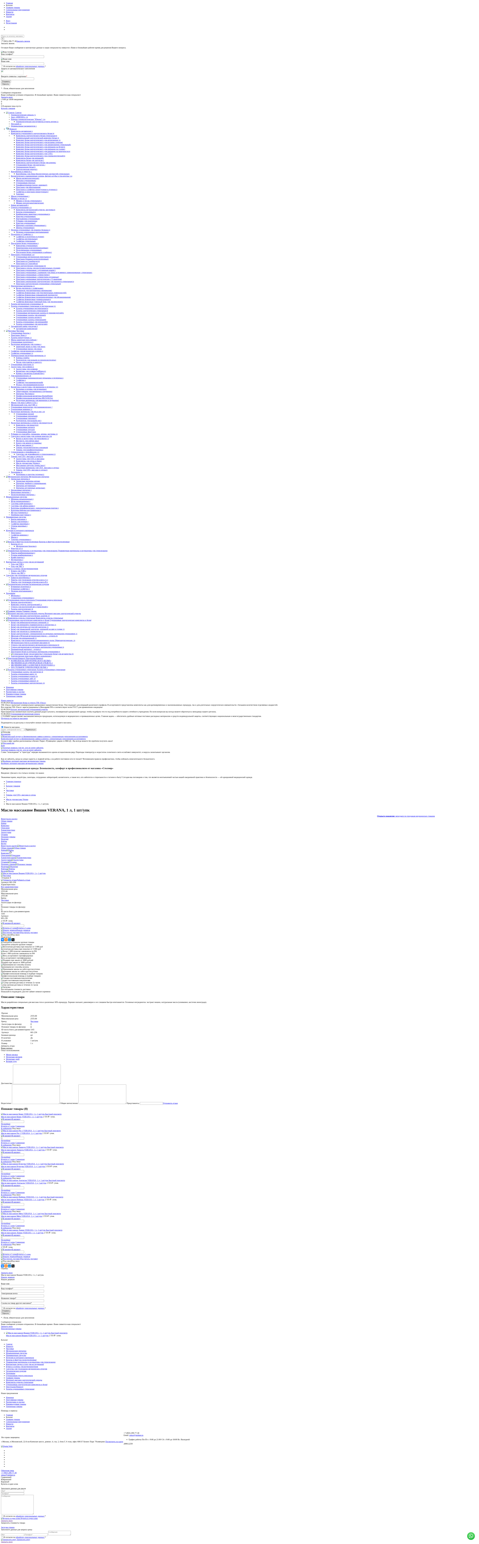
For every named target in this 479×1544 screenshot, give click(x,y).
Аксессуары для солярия (27, 369)
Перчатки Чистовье (25, 394)
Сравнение (20, 1126)
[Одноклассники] (5, 939)
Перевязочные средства (16, 1355)
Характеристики (8, 858)
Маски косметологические (27, 178)
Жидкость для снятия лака (27, 441)
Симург (9, 1344)
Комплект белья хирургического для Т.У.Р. (34, 154)
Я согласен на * (24, 1516)
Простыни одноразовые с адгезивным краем (36, 270)
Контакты (10, 14)
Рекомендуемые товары (16, 694)
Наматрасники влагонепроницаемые (32, 248)
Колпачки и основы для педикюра (31, 389)
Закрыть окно (7, 97)
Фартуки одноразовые (26, 223)
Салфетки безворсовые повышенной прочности (37, 295)
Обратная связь (7, 1470)
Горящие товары (13, 7)
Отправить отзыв (170, 1103)
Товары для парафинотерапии (29, 450)
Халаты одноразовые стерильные (20, 1389)
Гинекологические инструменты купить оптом (37, 122)
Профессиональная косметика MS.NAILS (34, 398)
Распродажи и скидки (15, 692)
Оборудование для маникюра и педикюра (34, 391)
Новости (9, 12)
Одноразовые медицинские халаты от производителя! (40, 313)
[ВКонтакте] (2, 939)
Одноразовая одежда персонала (19, 1376)
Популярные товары (14, 689)
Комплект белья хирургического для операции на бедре (40, 147)
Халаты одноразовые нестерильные (32, 308)
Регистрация (11, 23)
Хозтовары (10, 1373)
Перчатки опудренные (26, 486)
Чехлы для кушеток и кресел (29, 362)
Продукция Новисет (14, 1387)
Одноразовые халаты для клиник (31, 315)
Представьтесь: (133, 1103)
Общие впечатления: (69, 1103)
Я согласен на (24, 66)
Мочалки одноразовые (26, 180)
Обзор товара (6, 848)
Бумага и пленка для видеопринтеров (22, 1367)
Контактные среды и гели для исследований (25, 1364)
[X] (12, 939)
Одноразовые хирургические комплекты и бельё (26, 1384)
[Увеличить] (23, 873)
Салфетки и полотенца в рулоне (30, 237)
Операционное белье (26, 167)
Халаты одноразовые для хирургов (32, 324)
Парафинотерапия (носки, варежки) (31, 185)
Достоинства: (6, 1083)
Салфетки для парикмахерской (29, 382)
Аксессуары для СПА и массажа (30, 459)
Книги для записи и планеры (29, 443)
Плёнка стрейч (22, 358)
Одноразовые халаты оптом (29, 317)
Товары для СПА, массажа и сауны (32, 470)
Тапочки (20, 194)
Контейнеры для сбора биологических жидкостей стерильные (43, 174)
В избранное (6, 1128)
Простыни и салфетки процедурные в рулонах (36, 189)
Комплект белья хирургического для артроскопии (38, 140)
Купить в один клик (29, 1518)
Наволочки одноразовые (27, 246)
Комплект (5, 853)
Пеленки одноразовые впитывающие (32, 232)
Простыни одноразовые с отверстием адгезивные (37, 277)
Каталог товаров (8, 108)
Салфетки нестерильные (27, 239)
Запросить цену (23, 1540)
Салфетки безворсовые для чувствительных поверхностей (41, 293)
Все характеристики (9, 887)
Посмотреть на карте (114, 1442)
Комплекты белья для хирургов (30, 160)
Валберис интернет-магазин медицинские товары (22, 763)
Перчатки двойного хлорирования (31, 483)
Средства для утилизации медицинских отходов (26, 1369)
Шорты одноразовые (25, 228)
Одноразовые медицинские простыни (33, 257)
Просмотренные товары (11, 1329)
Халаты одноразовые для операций (32, 322)
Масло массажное (24, 445)
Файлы (4, 869)
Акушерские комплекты (26, 329)
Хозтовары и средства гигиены (30, 474)
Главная (9, 3)
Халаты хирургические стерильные (32, 311)
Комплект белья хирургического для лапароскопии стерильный (43, 145)
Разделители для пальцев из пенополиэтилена (36, 360)
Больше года (11, 1061)
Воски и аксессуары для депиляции (32, 438)
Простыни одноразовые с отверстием (33, 275)
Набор (3, 850)
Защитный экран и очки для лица (30, 346)
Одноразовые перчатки (27, 416)
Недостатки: (6, 1103)
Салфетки (21, 380)
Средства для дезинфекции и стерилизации (36, 454)
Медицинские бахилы (26, 546)
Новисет (9, 1346)
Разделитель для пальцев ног (28, 420)
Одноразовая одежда (25, 183)
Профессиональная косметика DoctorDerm (34, 396)
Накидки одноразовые (26, 216)
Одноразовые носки (25, 414)
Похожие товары (8, 864)
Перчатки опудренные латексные (30, 488)
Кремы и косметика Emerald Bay (30, 373)
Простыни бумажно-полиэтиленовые (32, 259)
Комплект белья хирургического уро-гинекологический (40, 156)
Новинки (10, 687)
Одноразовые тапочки (26, 418)
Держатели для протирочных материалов (34, 290)
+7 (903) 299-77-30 (9, 1473)
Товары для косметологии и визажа (32, 447)
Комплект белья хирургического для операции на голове (40, 149)
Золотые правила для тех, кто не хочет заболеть (21, 750)
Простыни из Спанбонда (28, 261)
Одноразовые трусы (25, 429)
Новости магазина (11, 727)
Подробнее (5, 1124)
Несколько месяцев (14, 1057)
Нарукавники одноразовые (28, 219)
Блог (3, 745)
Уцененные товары (14, 696)
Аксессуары (6, 860)
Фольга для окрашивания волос (30, 385)
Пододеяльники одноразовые (29, 250)
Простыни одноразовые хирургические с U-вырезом (39, 279)
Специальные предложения (18, 10)
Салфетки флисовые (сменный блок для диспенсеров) (39, 302)
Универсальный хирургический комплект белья (37, 138)
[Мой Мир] (9, 939)
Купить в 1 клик (24, 928)
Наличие (4, 867)
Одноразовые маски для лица (29, 349)
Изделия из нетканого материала (20, 1358)
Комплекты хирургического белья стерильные (36, 136)
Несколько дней (12, 1059)
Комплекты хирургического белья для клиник (36, 163)
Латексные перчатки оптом (28, 481)
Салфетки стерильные (26, 241)
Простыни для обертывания (28, 187)
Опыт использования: (10, 1050)
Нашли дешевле (23, 930)
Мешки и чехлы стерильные (29, 201)
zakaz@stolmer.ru (136, 1435)
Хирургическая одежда (26, 169)
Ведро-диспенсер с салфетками (29, 288)
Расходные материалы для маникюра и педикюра (37, 400)
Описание (5, 855)
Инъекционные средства (16, 1353)
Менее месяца (12, 1055)
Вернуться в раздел (9, 846)
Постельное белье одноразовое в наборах (34, 252)
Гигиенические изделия (16, 1371)
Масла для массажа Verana (28, 463)
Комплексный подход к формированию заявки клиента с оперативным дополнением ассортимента (43, 739)
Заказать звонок (23, 41)
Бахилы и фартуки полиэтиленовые (21, 1360)
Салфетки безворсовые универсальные (33, 299)
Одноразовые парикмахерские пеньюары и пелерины (39, 378)
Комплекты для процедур (27, 425)
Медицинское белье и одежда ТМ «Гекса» (28, 703)
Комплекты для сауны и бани (29, 461)
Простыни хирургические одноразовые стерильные (38, 284)
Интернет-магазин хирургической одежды (24, 1380)
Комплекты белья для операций (30, 158)
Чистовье (5, 900)
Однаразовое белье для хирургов (30, 165)
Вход (8, 21)
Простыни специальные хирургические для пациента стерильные (45, 281)
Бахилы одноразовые (26, 212)
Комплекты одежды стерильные (19, 1382)
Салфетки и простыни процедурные (32, 192)
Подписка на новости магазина (14, 718)
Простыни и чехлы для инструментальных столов (38, 268)
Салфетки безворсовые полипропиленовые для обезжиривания (43, 297)
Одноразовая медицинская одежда (25, 714)
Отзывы (4, 862)
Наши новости (7, 700)
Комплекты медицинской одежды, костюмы (35, 210)
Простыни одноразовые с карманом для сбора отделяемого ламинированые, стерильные (54, 272)
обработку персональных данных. (30, 66)
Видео (3, 871)
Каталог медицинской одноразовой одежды (29, 709)
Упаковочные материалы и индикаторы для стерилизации (31, 1362)
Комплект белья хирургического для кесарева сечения (39, 142)
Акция (9, 16)
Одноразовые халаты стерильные (31, 320)
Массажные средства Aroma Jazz (30, 465)
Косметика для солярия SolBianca (31, 371)
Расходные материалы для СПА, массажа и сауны (37, 468)
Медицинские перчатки (16, 1351)
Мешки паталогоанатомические (30, 203)
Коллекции (5, 734)
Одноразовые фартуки (26, 432)
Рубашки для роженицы (26, 221)
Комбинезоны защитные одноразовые (33, 214)
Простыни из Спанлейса (27, 263)
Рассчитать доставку (29, 932)
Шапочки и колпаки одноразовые (31, 225)
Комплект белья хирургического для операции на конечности (43, 151)
